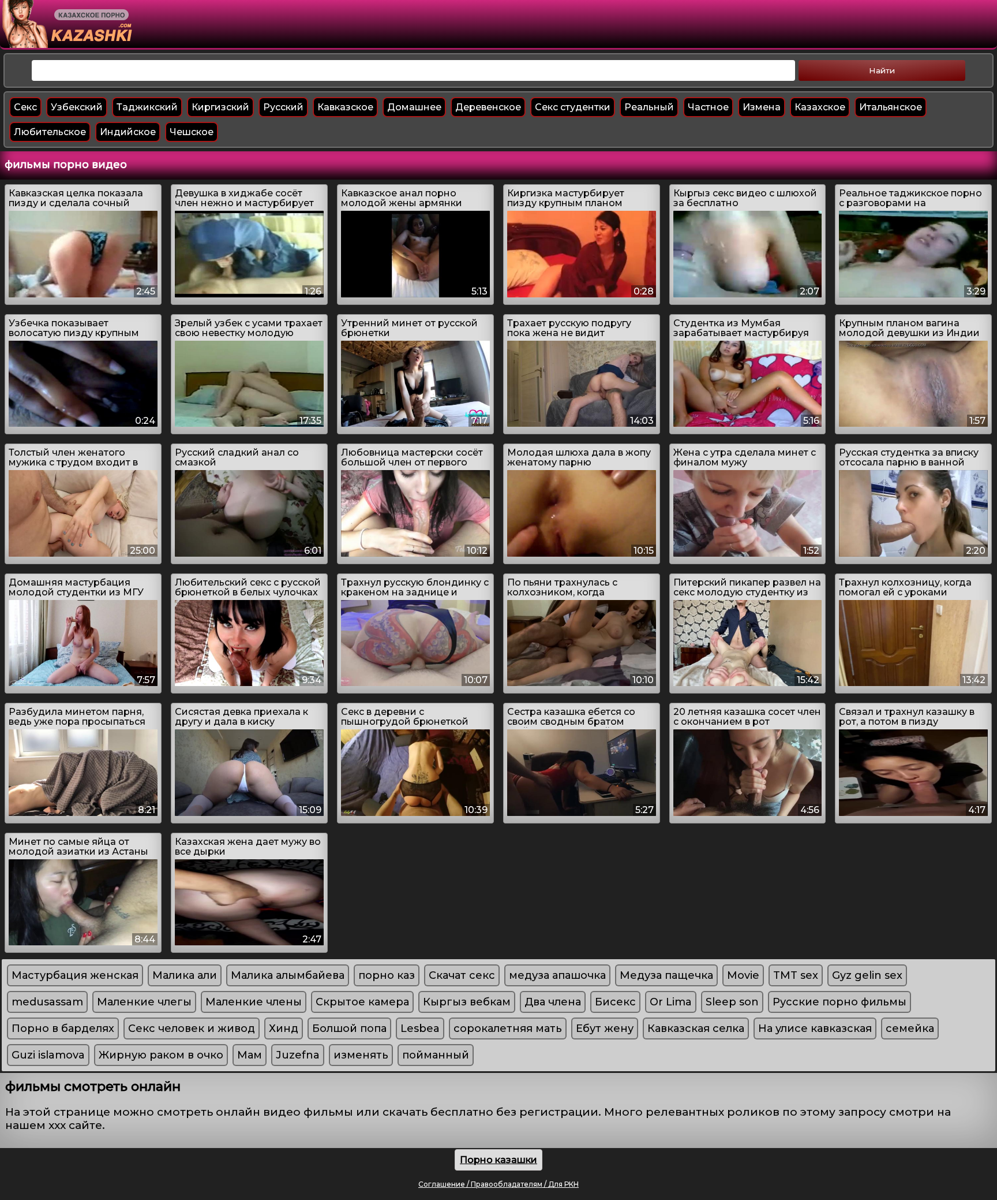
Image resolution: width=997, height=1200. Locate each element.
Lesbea (420, 1028)
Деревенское (488, 107)
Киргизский (220, 107)
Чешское (191, 131)
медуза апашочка (557, 975)
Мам (249, 1055)
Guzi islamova (48, 1055)
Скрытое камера (362, 1002)
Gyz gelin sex (867, 975)
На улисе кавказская (815, 1028)
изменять (360, 1055)
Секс (25, 107)
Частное (708, 107)
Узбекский (77, 107)
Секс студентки (572, 107)
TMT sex (795, 975)
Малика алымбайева (287, 975)
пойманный (435, 1055)
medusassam (47, 1002)
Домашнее (414, 107)
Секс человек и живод (191, 1028)
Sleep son (732, 1002)
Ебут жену (605, 1028)
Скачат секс (462, 975)
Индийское (128, 131)
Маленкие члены (253, 1002)
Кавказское (345, 107)
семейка (910, 1028)
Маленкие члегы (144, 1002)
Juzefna (298, 1055)
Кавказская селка (695, 1028)
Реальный (649, 107)
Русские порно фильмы (839, 1002)
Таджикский (147, 107)
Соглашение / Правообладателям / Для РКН (498, 1184)
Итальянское (890, 107)
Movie (743, 975)
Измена (762, 107)
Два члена (552, 1002)
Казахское (819, 107)
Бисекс (615, 1002)
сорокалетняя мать (507, 1028)
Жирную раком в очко (161, 1055)
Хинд (283, 1028)
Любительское (50, 131)
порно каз (386, 975)
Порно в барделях (63, 1028)
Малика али (184, 975)
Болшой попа (349, 1028)
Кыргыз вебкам (467, 1002)
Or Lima (671, 1002)
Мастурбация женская (75, 975)
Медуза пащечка (666, 975)
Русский (283, 107)
